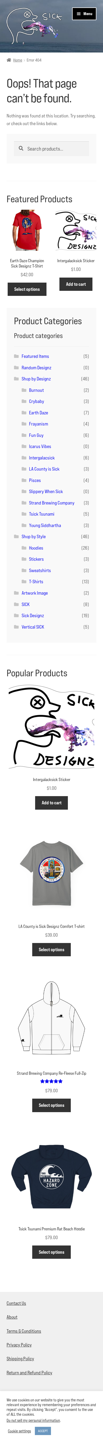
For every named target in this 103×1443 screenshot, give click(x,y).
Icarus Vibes (40, 446)
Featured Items (35, 356)
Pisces (35, 480)
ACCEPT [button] (43, 1431)
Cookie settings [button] (19, 1431)
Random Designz (36, 367)
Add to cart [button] (76, 284)
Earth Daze (38, 412)
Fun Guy (36, 435)
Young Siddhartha (45, 525)
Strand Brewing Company (51, 503)
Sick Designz (33, 615)
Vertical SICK (33, 627)
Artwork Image (35, 593)
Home (17, 60)
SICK (26, 604)
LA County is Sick (44, 469)
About (12, 1317)
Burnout (36, 390)
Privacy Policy (19, 1345)
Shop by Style (34, 536)
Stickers (36, 559)
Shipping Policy (20, 1358)
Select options (27, 289)
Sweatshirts (40, 570)
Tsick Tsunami (41, 514)
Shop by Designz (36, 378)
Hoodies (36, 548)
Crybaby (36, 401)
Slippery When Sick (46, 491)
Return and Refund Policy (29, 1372)
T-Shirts (36, 581)
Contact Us (16, 1303)
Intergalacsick (42, 457)
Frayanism (38, 424)
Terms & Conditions (24, 1331)
